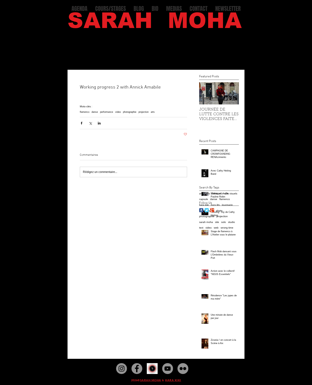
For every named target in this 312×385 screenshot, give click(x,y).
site (217, 222)
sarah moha (206, 222)
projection (143, 112)
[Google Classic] (212, 210)
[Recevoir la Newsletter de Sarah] (152, 368)
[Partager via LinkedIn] (99, 123)
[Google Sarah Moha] (182, 368)
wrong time (227, 227)
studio (231, 222)
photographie (129, 112)
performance (106, 112)
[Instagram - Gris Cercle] (121, 368)
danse (95, 112)
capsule (203, 199)
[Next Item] (233, 93)
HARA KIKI (173, 380)
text (201, 227)
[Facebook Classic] (201, 210)
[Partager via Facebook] (81, 123)
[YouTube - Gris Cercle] (167, 368)
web (216, 227)
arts (153, 112)
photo (219, 210)
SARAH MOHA (150, 380)
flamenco (84, 112)
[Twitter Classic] (207, 210)
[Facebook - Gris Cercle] (136, 368)
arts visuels (230, 193)
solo (223, 222)
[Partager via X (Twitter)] (90, 123)
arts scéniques (214, 193)
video (118, 112)
